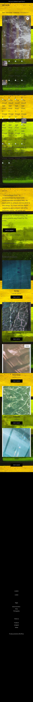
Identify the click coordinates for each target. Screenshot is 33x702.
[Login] (27, 5)
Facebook (16, 622)
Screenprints (16, 12)
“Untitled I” (16, 458)
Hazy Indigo (16, 291)
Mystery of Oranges (17, 375)
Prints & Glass (9, 12)
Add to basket (9, 230)
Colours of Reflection (16, 333)
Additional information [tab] (9, 243)
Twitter (16, 627)
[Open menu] (24, 5)
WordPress (21, 633)
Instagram (16, 625)
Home (3, 12)
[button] (27, 18)
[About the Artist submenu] (20, 606)
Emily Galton (5, 5)
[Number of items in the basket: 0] (30, 5)
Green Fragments (16, 417)
